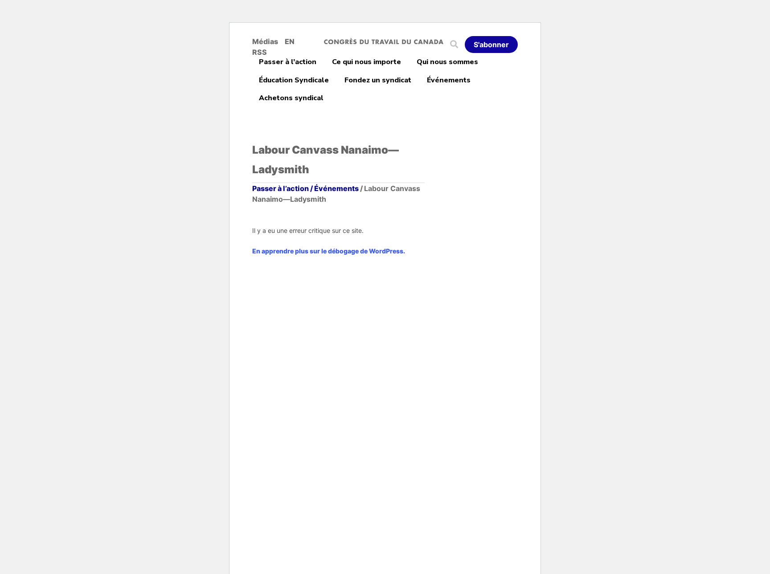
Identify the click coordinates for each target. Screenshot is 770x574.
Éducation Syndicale (294, 80)
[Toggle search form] (457, 44)
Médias (265, 41)
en (290, 41)
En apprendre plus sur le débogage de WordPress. (328, 251)
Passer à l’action (287, 62)
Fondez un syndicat (377, 80)
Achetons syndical (291, 98)
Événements (449, 80)
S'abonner (491, 44)
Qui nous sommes (447, 62)
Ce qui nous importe (366, 62)
